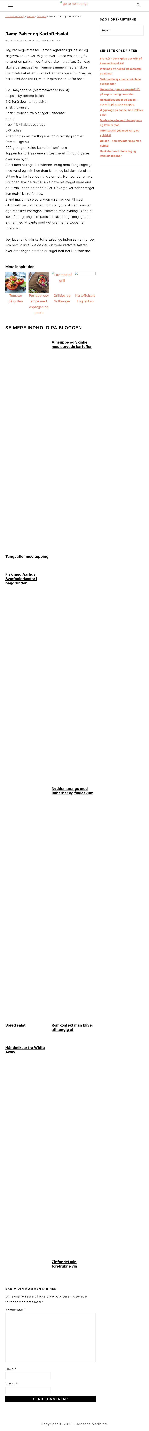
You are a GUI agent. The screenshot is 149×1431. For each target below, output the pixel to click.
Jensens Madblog (15, 16)
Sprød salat (15, 1025)
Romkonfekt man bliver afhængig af (72, 1027)
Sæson (31, 16)
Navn (10, 1369)
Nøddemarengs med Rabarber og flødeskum (72, 790)
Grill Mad (41, 16)
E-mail (11, 1384)
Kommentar (15, 1310)
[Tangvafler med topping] (27, 551)
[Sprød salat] (27, 1020)
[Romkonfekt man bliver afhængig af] (74, 1020)
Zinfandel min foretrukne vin (64, 1264)
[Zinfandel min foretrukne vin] (74, 1257)
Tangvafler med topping (26, 556)
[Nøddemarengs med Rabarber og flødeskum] (74, 783)
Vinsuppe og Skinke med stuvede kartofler (72, 344)
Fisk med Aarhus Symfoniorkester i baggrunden (21, 578)
